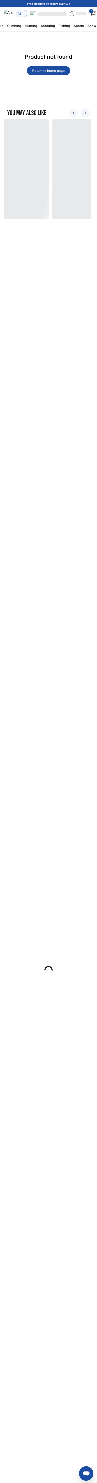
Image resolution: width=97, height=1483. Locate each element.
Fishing (64, 26)
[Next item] (85, 113)
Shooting (48, 26)
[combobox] (21, 13)
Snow (92, 26)
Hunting (31, 26)
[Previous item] (73, 113)
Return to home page (48, 70)
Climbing (14, 26)
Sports (79, 26)
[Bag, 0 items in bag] (93, 13)
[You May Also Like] (46, 169)
